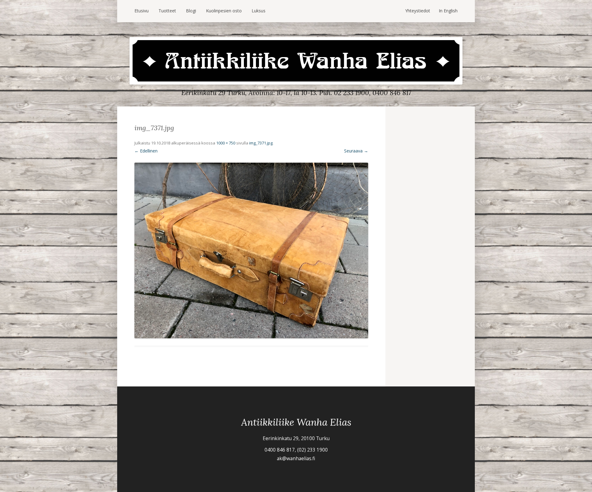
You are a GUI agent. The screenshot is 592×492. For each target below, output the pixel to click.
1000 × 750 (225, 143)
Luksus (258, 11)
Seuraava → (356, 151)
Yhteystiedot (417, 11)
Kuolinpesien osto (224, 11)
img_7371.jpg (261, 143)
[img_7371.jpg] (251, 250)
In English (448, 11)
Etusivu (141, 11)
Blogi (191, 11)
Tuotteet (167, 11)
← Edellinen (146, 151)
